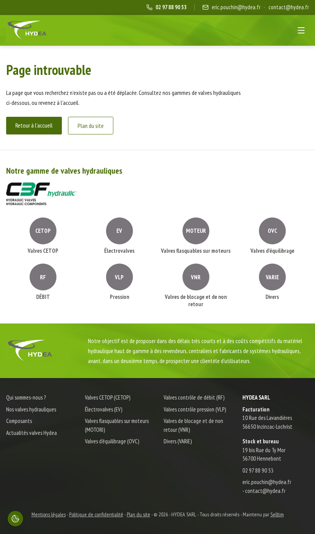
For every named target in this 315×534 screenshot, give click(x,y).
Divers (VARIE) (178, 441)
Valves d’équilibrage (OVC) (112, 441)
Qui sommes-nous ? (26, 397)
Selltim (277, 514)
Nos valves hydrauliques (31, 409)
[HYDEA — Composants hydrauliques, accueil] (34, 30)
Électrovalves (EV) (103, 409)
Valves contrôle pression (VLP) (195, 409)
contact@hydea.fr (289, 7)
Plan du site (91, 125)
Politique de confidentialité (96, 514)
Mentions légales (49, 514)
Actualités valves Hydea (31, 432)
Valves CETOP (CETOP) (107, 397)
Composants (19, 421)
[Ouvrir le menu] (301, 30)
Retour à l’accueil (34, 125)
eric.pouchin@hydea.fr (236, 7)
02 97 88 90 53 (258, 470)
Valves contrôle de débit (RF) (194, 397)
